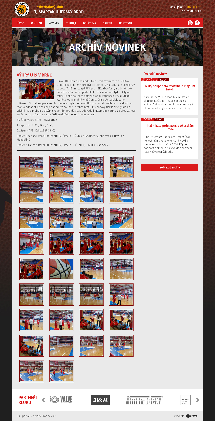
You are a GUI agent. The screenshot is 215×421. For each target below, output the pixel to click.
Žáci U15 (147, 119)
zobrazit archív (170, 167)
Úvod (20, 23)
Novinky (54, 23)
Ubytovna (125, 23)
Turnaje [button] (71, 23)
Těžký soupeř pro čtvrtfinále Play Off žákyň (169, 87)
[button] (43, 400)
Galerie (107, 23)
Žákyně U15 (149, 79)
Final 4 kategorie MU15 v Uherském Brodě (170, 127)
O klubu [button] (36, 23)
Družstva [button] (89, 23)
